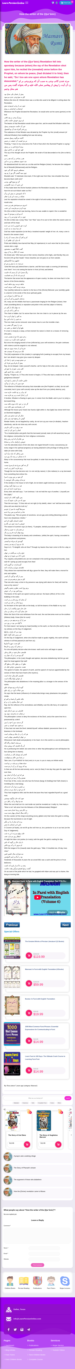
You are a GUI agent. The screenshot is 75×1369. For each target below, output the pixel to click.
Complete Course (36, 1359)
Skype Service (58, 1345)
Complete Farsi (42, 1103)
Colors (52, 1103)
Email (6, 1253)
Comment (7, 1225)
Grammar (25, 1103)
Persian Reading (35, 1350)
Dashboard (9, 1345)
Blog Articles (10, 1350)
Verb (33, 1103)
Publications (33, 1345)
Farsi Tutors (10, 1355)
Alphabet (16, 1103)
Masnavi (34, 1086)
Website (6, 1259)
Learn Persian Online (13, 3)
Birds (59, 1103)
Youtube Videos (58, 1350)
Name (6, 1248)
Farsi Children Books (13, 1359)
